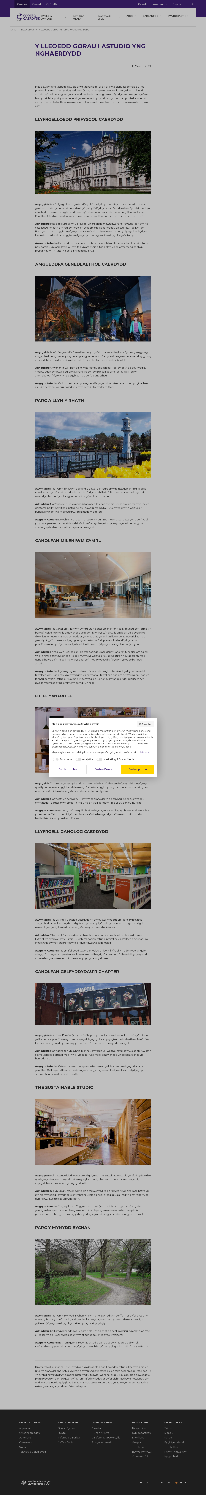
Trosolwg (147, 724)
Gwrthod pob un (68, 769)
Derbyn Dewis (103, 769)
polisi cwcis (143, 752)
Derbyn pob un (138, 769)
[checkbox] (62, 759)
